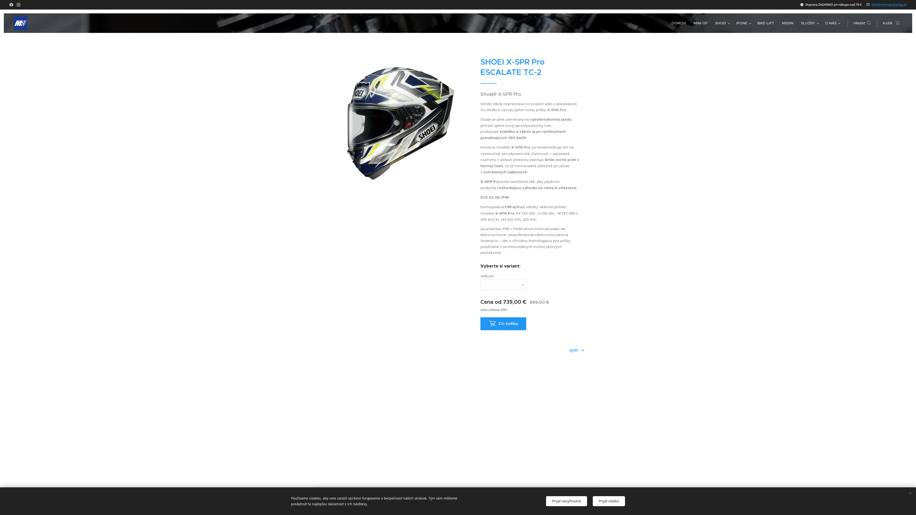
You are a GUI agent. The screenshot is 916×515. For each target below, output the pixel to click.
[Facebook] (11, 5)
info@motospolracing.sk (889, 4)
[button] (862, 23)
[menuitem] (680, 23)
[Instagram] (18, 5)
